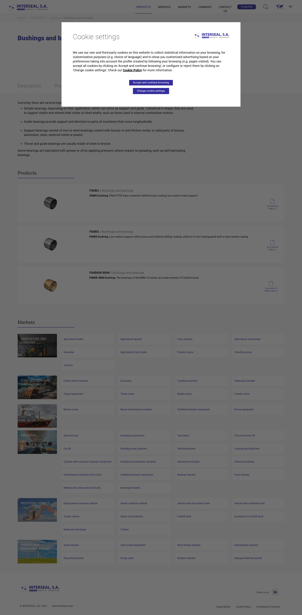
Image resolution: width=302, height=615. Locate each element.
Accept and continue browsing (151, 82)
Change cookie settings (151, 90)
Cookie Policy (132, 70)
